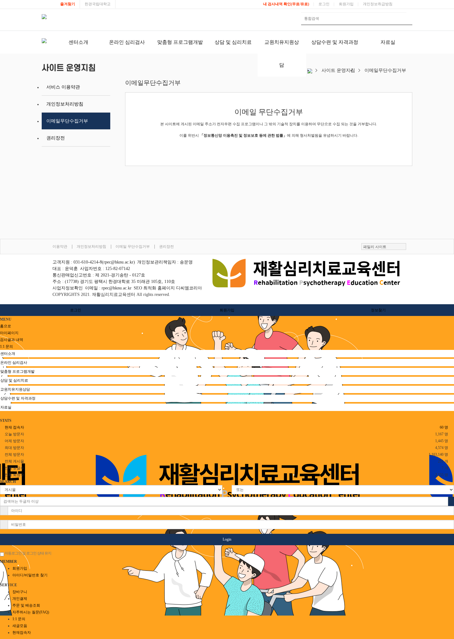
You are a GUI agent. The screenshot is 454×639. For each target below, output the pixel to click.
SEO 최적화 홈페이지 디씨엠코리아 (168, 288)
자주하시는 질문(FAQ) (30, 612)
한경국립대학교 (98, 4)
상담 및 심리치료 (233, 42)
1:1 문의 (18, 619)
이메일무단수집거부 (67, 120)
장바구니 (19, 592)
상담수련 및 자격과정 (334, 42)
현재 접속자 (14, 427)
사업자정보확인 (68, 288)
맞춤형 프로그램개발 (180, 42)
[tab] (227, 353)
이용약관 (60, 246)
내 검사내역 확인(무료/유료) (286, 4)
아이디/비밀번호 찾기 (30, 575)
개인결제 (19, 598)
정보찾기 (378, 310)
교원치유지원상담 (281, 53)
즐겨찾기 (67, 4)
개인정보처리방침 (64, 104)
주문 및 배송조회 (26, 605)
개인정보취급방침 (378, 4)
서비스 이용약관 (63, 87)
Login (227, 539)
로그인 (324, 4)
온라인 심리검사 (127, 42)
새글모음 (19, 626)
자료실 (387, 42)
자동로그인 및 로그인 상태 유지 (27, 553)
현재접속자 (21, 632)
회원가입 (346, 4)
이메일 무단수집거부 (133, 246)
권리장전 (55, 137)
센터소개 (78, 42)
